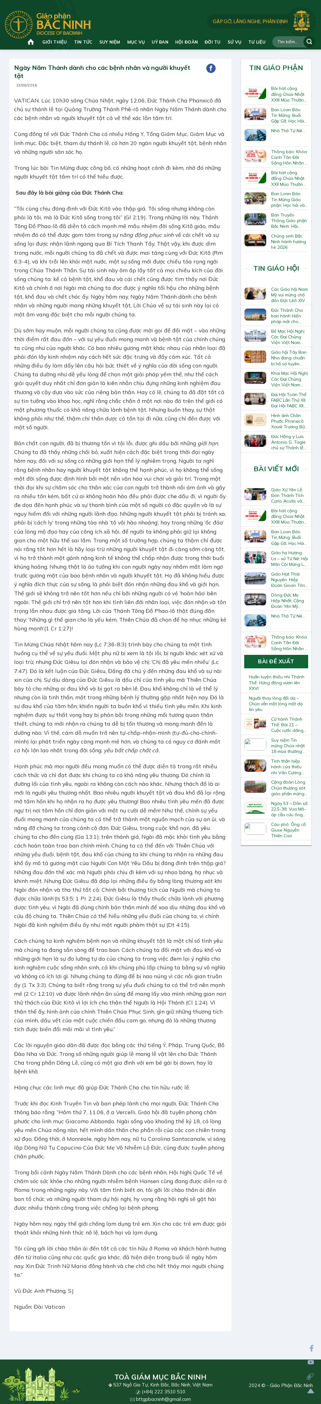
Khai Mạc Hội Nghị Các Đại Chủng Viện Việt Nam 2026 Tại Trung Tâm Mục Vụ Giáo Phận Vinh (289, 378)
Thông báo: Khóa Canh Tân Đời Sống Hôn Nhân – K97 (289, 157)
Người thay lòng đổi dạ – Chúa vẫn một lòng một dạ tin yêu (276, 703)
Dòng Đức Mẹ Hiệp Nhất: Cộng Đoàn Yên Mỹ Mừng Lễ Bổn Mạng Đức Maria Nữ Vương (287, 600)
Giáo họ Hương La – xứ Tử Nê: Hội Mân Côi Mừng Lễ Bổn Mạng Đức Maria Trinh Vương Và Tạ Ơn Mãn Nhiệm (289, 558)
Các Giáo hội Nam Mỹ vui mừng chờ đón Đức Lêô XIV (289, 294)
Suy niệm (109, 41)
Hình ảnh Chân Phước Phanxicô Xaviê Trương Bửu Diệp (289, 421)
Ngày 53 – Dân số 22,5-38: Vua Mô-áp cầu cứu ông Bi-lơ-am (289, 809)
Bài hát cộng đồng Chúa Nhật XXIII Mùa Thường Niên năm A (289, 94)
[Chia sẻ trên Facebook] (211, 68)
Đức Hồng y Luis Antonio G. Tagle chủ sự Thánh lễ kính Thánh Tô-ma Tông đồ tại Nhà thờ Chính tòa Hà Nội (288, 442)
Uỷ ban (160, 41)
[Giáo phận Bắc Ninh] (48, 25)
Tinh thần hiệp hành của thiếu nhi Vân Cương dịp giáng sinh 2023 (286, 766)
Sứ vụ (234, 41)
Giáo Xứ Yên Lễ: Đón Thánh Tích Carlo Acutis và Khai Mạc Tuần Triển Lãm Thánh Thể (288, 495)
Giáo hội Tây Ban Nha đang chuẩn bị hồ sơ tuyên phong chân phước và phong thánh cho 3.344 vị (289, 357)
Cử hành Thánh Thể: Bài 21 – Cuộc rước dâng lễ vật (287, 724)
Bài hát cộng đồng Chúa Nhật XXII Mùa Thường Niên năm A (288, 178)
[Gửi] (309, 42)
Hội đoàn (186, 41)
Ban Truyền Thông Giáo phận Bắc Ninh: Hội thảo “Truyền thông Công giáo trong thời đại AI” (289, 220)
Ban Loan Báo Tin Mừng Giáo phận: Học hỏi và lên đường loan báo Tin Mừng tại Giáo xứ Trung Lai (289, 199)
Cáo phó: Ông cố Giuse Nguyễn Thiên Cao (288, 830)
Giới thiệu (54, 41)
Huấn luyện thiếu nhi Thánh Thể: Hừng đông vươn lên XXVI (276, 682)
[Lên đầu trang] (311, 1391)
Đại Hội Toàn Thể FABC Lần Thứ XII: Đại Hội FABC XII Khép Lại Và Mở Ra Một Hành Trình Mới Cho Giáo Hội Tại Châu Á (289, 400)
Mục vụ (136, 41)
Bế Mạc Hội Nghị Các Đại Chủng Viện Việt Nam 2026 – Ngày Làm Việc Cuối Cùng (289, 336)
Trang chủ (31, 42)
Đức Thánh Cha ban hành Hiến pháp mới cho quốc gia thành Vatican (287, 315)
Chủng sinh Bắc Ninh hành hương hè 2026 (288, 241)
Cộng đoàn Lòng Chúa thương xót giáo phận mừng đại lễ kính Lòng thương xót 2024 (288, 787)
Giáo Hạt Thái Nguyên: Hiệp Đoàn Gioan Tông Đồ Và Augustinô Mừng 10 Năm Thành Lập (289, 579)
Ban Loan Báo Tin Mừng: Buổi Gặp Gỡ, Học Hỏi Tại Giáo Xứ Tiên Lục (288, 115)
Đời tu (213, 41)
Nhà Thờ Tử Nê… (288, 130)
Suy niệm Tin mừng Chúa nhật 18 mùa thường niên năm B (288, 745)
